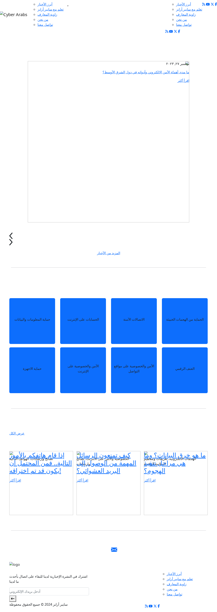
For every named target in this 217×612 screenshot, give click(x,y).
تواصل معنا (45, 24)
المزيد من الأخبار (108, 253)
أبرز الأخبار (45, 4)
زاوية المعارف (47, 14)
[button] (67, 6)
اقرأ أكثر (183, 80)
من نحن (43, 19)
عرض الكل (17, 433)
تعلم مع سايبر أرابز (51, 9)
